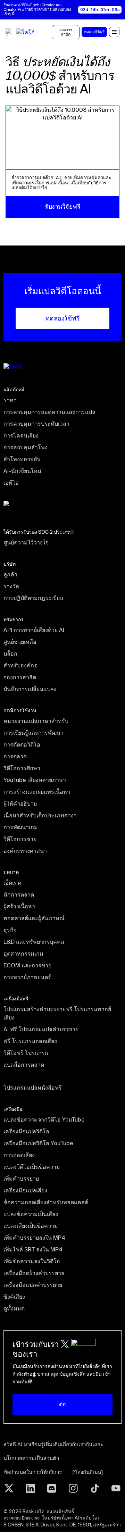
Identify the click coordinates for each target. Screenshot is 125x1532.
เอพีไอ (11, 483)
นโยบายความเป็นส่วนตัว (31, 1458)
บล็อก (10, 653)
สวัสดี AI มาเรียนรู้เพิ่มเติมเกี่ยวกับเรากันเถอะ (53, 1444)
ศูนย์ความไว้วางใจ (26, 542)
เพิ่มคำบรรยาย (21, 1178)
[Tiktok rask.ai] (94, 1488)
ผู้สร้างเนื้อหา (19, 906)
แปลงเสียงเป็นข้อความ (30, 1226)
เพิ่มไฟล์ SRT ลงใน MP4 (32, 1249)
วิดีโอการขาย (19, 839)
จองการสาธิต (19, 677)
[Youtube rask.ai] (116, 1488)
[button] (114, 32)
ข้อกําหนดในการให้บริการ (32, 1472)
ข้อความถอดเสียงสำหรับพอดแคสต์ (45, 1202)
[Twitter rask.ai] (9, 1488)
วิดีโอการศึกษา (21, 768)
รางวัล (11, 586)
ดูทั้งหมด (14, 1308)
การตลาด (15, 756)
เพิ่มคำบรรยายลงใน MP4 (34, 1237)
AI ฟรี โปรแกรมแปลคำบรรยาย (40, 1029)
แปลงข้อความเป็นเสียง (30, 1214)
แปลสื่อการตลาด (23, 1064)
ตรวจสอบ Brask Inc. (22, 1518)
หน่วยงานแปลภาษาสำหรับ (35, 721)
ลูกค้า (10, 574)
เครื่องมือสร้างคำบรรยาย (33, 1273)
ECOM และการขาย (27, 965)
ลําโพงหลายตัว (21, 459)
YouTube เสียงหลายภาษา (34, 780)
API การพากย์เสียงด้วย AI (33, 630)
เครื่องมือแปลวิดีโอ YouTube (38, 1143)
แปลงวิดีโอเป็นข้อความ (31, 1167)
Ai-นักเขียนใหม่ (22, 471)
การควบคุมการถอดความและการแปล (49, 412)
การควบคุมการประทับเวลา (36, 424)
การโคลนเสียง (21, 435)
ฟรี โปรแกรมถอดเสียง (30, 1041)
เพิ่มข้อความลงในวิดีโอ (31, 1261)
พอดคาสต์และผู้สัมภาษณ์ (34, 918)
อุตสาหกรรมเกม (23, 953)
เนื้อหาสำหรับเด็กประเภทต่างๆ (40, 815)
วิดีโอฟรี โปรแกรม (26, 1053)
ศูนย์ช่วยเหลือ (19, 642)
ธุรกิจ (10, 930)
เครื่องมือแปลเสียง (25, 1190)
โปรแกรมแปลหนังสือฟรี (32, 1087)
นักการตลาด (18, 894)
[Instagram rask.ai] (73, 1488)
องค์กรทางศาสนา (25, 851)
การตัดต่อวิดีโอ (21, 744)
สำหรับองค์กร (20, 665)
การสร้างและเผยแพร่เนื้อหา (36, 792)
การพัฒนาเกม (20, 827)
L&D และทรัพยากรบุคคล (33, 942)
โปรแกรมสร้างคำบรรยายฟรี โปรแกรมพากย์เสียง (57, 1013)
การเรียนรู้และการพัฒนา (33, 733)
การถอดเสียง (19, 1155)
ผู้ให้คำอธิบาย (20, 803)
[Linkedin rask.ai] (30, 1488)
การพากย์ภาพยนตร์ (27, 977)
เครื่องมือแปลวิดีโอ (26, 1131)
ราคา (10, 400)
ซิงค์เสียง (14, 1296)
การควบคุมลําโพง (25, 447)
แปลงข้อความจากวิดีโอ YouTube (44, 1119)
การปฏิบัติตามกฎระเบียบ (33, 598)
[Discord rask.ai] (51, 1488)
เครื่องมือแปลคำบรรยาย (32, 1285)
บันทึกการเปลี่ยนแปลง (30, 689)
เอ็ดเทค (12, 883)
